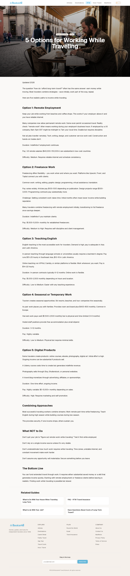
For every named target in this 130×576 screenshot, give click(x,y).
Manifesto (107, 3)
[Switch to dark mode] (118, 2)
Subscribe (82, 562)
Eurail (68, 531)
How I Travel (97, 3)
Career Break (42, 535)
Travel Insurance (72, 535)
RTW (88, 3)
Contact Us (99, 531)
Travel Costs (42, 544)
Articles (69, 3)
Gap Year (41, 541)
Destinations (79, 3)
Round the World (72, 528)
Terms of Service (101, 541)
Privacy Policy (100, 538)
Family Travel (42, 538)
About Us (98, 528)
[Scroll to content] (65, 73)
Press (97, 544)
